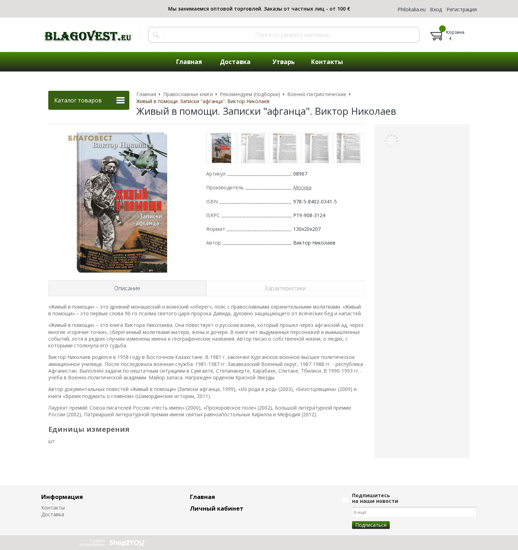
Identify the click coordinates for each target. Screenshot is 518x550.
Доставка (52, 514)
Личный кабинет (216, 508)
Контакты (53, 507)
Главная (202, 497)
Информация (62, 497)
